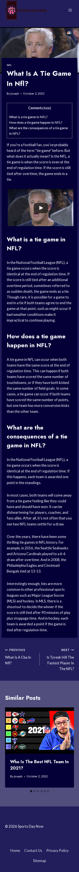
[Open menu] (70, 10)
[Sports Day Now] (26, 10)
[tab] (31, 791)
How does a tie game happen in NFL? (35, 122)
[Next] (66, 747)
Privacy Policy (57, 850)
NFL (9, 65)
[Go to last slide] (12, 747)
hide (47, 108)
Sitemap (39, 860)
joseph (15, 93)
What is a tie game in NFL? (28, 117)
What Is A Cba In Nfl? (18, 656)
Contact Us (33, 850)
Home (15, 850)
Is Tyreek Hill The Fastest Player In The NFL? (60, 659)
